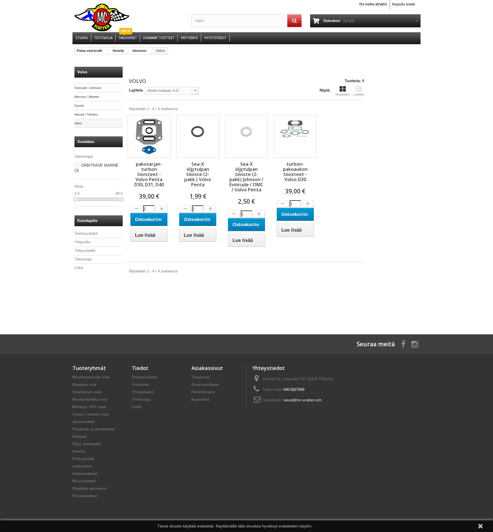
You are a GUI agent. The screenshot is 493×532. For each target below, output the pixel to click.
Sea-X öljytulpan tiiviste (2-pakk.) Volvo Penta (197, 174)
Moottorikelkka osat (89, 399)
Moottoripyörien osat (90, 377)
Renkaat (79, 436)
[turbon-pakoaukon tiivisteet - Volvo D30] (295, 128)
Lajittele (136, 90)
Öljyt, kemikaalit (86, 444)
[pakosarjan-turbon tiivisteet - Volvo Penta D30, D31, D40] (149, 136)
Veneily (78, 451)
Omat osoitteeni (205, 385)
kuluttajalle (87, 221)
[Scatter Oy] (127, 17)
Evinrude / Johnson (87, 88)
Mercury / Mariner (86, 96)
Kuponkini (200, 399)
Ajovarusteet (83, 422)
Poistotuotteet (84, 496)
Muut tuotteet (84, 481)
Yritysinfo (82, 242)
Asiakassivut (207, 368)
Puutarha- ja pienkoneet (93, 429)
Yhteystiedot (84, 250)
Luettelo (358, 94)
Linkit (78, 268)
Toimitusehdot (86, 233)
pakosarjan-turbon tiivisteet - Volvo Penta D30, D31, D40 (149, 174)
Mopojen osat (84, 385)
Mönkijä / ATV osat (89, 407)
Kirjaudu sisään (403, 4)
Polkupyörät (83, 459)
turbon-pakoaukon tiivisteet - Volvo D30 (295, 171)
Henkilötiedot (203, 392)
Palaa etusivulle (89, 51)
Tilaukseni (200, 377)
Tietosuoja (83, 259)
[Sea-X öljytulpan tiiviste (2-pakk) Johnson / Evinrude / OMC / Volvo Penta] (246, 132)
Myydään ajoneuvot (89, 488)
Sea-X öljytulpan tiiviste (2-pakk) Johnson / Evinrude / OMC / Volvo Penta (246, 176)
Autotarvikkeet (85, 474)
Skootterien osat (86, 392)
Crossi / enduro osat (90, 414)
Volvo (78, 123)
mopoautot (82, 466)
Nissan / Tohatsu (86, 114)
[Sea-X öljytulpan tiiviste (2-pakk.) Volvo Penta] (198, 132)
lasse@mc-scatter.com (303, 400)
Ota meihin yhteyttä (373, 4)
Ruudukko (343, 94)
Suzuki (79, 105)
